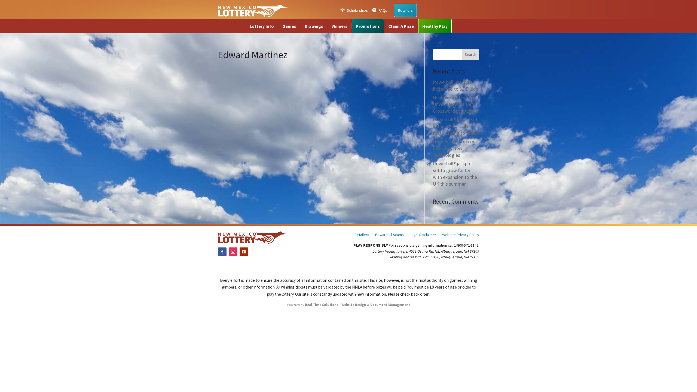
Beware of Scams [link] (389, 235)
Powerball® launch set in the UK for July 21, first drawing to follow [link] (456, 126)
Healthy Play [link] (435, 26)
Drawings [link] (314, 26)
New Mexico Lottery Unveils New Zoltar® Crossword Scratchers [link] (455, 104)
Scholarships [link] (357, 10)
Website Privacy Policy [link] (460, 235)
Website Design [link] (353, 305)
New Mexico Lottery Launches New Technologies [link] (453, 148)
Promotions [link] (368, 26)
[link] (253, 10)
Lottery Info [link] (262, 26)
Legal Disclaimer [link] (423, 235)
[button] (470, 54)
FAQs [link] (383, 10)
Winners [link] (339, 26)
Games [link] (289, 26)
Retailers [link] (405, 10)
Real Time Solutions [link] (321, 305)
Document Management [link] (390, 305)
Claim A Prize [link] (401, 26)
